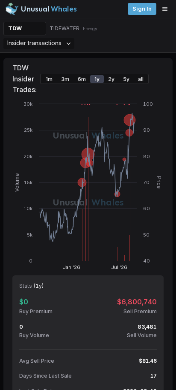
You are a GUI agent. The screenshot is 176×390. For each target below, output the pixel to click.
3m (65, 79)
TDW (15, 28)
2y (111, 79)
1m (49, 79)
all (141, 79)
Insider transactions (34, 42)
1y (97, 79)
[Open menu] (167, 9)
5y (126, 79)
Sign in (142, 9)
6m (82, 79)
